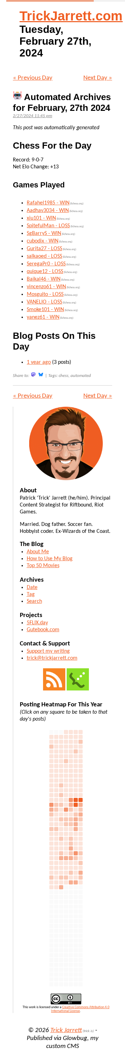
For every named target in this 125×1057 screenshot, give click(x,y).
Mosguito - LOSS (45, 294)
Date (32, 587)
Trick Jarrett (66, 1030)
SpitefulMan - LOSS (48, 226)
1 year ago (39, 362)
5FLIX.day (37, 623)
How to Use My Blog (50, 559)
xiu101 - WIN (41, 218)
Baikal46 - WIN (43, 279)
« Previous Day (32, 78)
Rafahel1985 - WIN (48, 203)
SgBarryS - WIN (44, 233)
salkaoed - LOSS (44, 256)
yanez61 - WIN (43, 317)
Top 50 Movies (43, 566)
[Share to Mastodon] (33, 374)
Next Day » (97, 78)
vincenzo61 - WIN (46, 287)
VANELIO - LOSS (44, 302)
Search (34, 601)
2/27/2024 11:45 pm (32, 116)
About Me (38, 552)
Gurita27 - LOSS (44, 249)
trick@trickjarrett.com (52, 658)
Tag (31, 594)
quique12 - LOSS (45, 271)
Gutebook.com (43, 630)
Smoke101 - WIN (45, 309)
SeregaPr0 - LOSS (46, 264)
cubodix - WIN (42, 241)
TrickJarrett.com (71, 16)
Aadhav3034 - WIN (48, 210)
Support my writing (48, 651)
